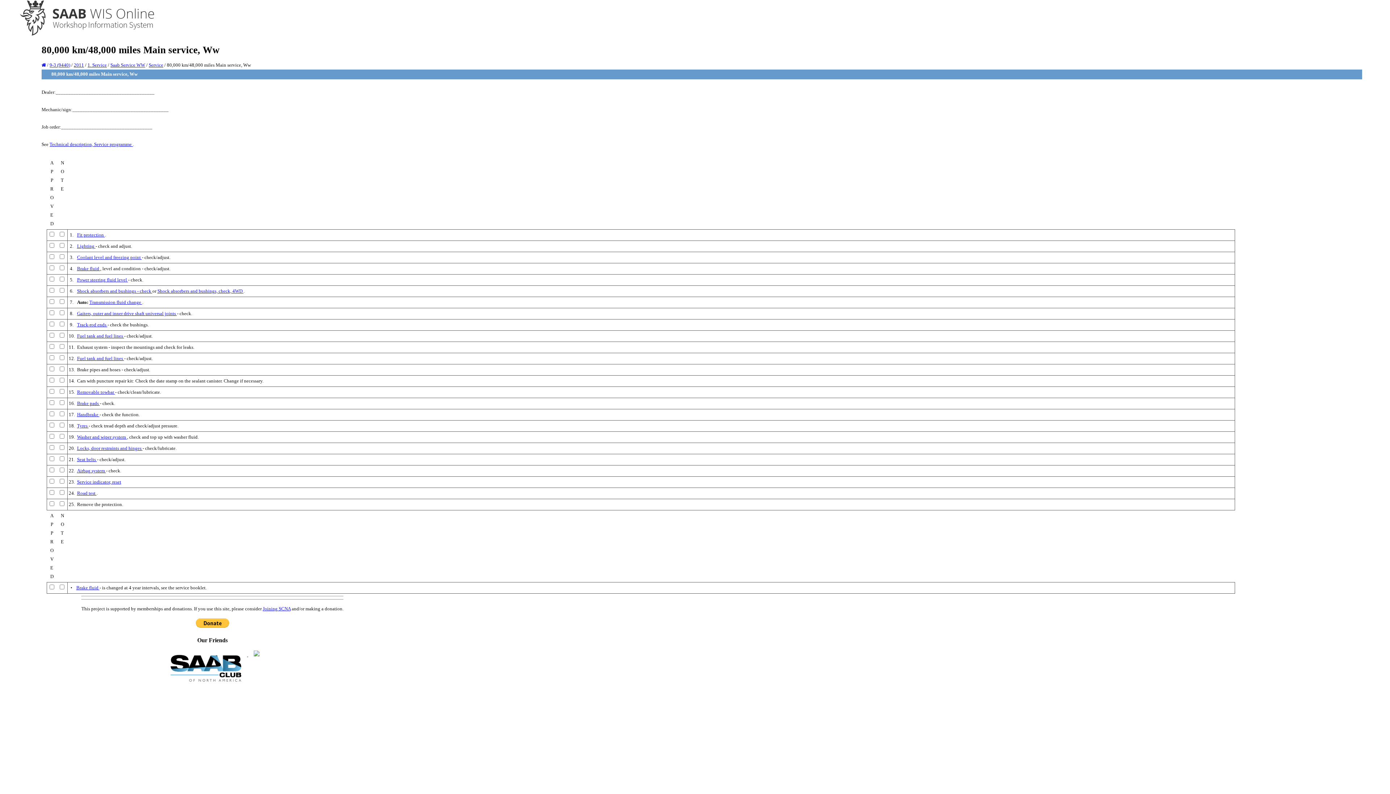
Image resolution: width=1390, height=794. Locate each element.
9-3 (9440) (60, 65)
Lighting (86, 246)
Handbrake (88, 414)
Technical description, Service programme (91, 144)
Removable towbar (96, 392)
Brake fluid (88, 268)
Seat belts (87, 459)
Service (156, 65)
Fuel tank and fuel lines (100, 336)
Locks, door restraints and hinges (110, 448)
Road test (87, 493)
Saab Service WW (127, 65)
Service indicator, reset (99, 482)
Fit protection (91, 235)
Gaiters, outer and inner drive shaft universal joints (127, 313)
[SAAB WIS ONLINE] (82, 34)
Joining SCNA (277, 608)
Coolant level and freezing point (109, 257)
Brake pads (88, 403)
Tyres (83, 426)
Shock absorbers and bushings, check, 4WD (200, 291)
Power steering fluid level (102, 280)
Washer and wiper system (102, 437)
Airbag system (91, 470)
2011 (79, 65)
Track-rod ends (92, 324)
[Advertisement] (212, 737)
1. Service (97, 65)
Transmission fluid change (115, 302)
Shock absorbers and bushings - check (114, 291)
